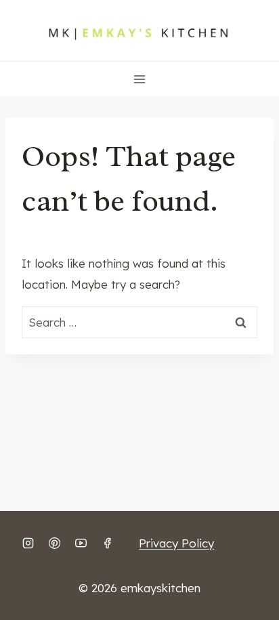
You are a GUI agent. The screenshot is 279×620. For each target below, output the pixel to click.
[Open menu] (139, 78)
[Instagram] (27, 542)
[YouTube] (80, 542)
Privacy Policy (176, 543)
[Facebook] (107, 542)
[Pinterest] (54, 542)
